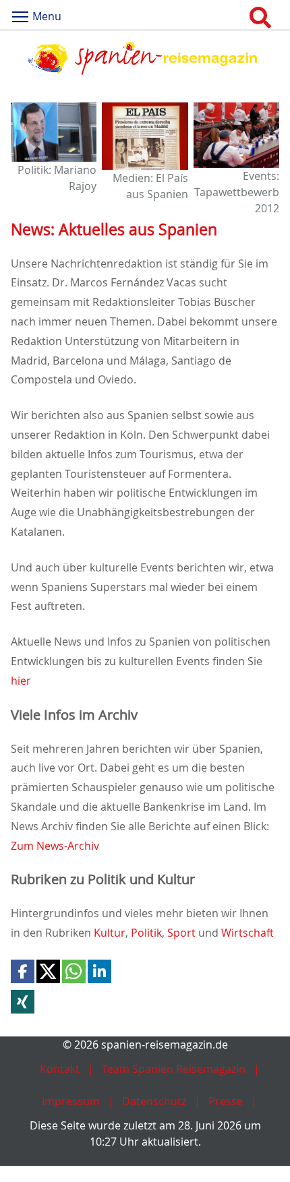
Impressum (71, 1101)
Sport (182, 932)
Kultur (109, 932)
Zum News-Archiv (55, 845)
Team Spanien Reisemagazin (173, 1068)
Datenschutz (154, 1101)
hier (21, 680)
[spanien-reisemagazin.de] (145, 58)
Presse (225, 1101)
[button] (22, 971)
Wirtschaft (247, 932)
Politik (146, 932)
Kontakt (60, 1068)
